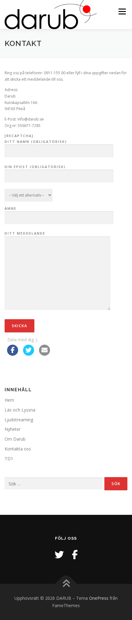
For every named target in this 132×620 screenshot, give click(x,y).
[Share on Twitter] (28, 354)
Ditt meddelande (25, 233)
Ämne (11, 208)
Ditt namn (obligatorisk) (36, 141)
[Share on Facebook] (12, 354)
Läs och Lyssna (20, 410)
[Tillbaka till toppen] (66, 584)
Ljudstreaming (19, 420)
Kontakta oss (18, 449)
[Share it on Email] (44, 354)
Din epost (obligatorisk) (35, 166)
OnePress (98, 598)
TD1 (9, 458)
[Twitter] (59, 554)
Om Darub (15, 439)
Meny (121, 11)
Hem (9, 400)
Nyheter (13, 429)
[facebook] (75, 554)
